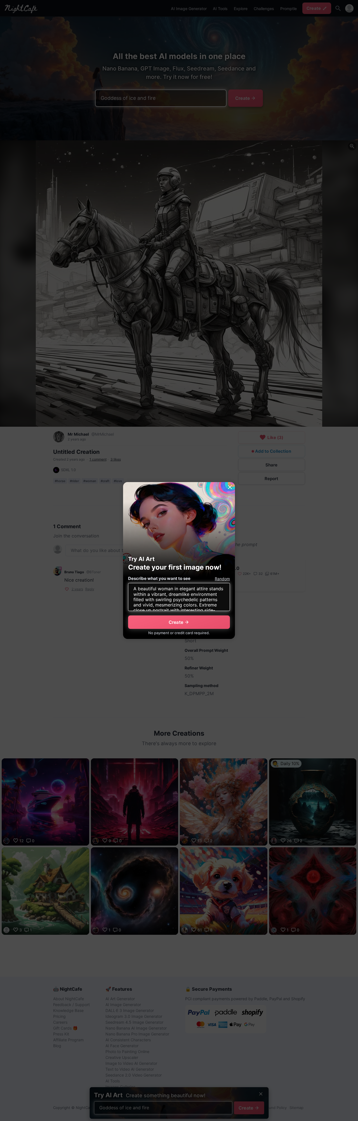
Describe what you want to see (159, 578)
